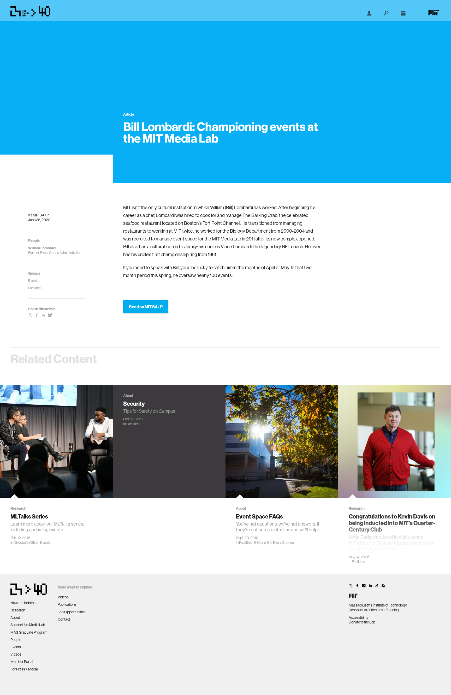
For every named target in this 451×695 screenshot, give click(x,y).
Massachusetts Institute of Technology (378, 605)
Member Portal (21, 661)
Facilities (133, 424)
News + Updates (22, 602)
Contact (64, 619)
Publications (67, 604)
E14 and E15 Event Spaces (274, 542)
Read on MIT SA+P (146, 306)
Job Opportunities (72, 612)
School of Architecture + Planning (374, 610)
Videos (15, 654)
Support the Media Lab (27, 624)
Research (17, 610)
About (15, 617)
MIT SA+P (41, 215)
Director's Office (26, 542)
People (15, 639)
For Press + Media (24, 669)
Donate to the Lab (362, 622)
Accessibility (358, 617)
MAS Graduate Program (28, 632)
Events (45, 542)
